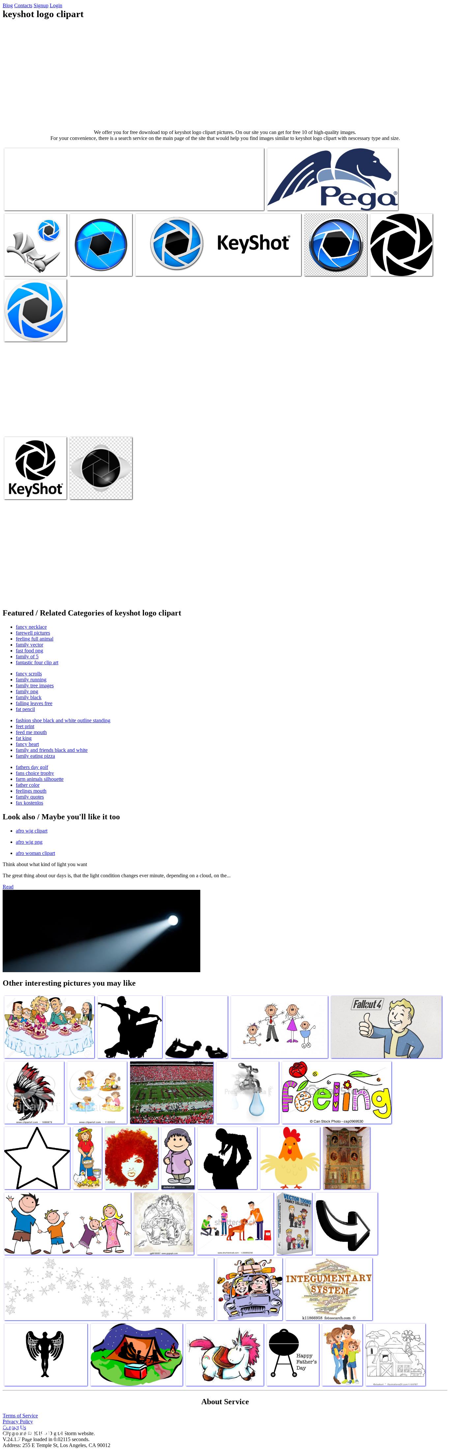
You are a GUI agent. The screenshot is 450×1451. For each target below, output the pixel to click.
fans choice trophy (35, 773)
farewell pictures (33, 633)
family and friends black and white (52, 750)
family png (27, 691)
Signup (41, 5)
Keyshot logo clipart (25, 201)
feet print (25, 726)
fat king (24, 738)
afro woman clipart (35, 853)
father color (28, 785)
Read (8, 887)
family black (29, 697)
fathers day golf (32, 767)
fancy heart (27, 744)
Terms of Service (20, 1415)
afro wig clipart (31, 831)
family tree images (35, 685)
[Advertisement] (225, 74)
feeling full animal (34, 639)
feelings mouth (31, 791)
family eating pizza (35, 756)
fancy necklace (31, 627)
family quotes (30, 797)
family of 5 (27, 656)
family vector (29, 644)
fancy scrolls (29, 673)
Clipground (33, 1431)
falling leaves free (34, 703)
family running (31, 679)
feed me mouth (31, 732)
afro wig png (29, 842)
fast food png (29, 650)
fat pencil (25, 709)
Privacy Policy (18, 1421)
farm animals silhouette (40, 779)
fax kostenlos (29, 803)
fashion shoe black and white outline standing (63, 720)
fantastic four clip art (37, 662)
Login (56, 5)
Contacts (23, 5)
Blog (8, 5)
